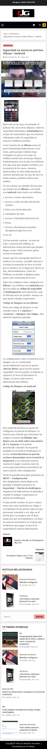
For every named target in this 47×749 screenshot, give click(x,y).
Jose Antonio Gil (11, 57)
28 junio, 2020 (26, 585)
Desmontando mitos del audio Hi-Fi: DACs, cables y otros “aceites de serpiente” (32, 640)
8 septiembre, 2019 (28, 604)
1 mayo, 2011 (24, 57)
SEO (11, 689)
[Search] (39, 25)
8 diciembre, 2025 (27, 647)
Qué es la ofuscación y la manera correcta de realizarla (23, 693)
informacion (8, 45)
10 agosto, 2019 (10, 715)
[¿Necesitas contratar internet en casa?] (10, 600)
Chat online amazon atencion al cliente (29, 728)
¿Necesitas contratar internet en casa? (29, 600)
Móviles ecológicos (28, 582)
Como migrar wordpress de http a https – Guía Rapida (21, 710)
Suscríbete (44, 25)
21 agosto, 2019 (10, 697)
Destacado (23, 579)
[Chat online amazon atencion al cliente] (10, 728)
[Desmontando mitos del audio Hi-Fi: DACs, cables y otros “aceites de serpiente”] (10, 639)
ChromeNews (17, 746)
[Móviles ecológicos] (10, 582)
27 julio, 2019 (26, 733)
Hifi (21, 633)
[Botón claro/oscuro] (35, 25)
